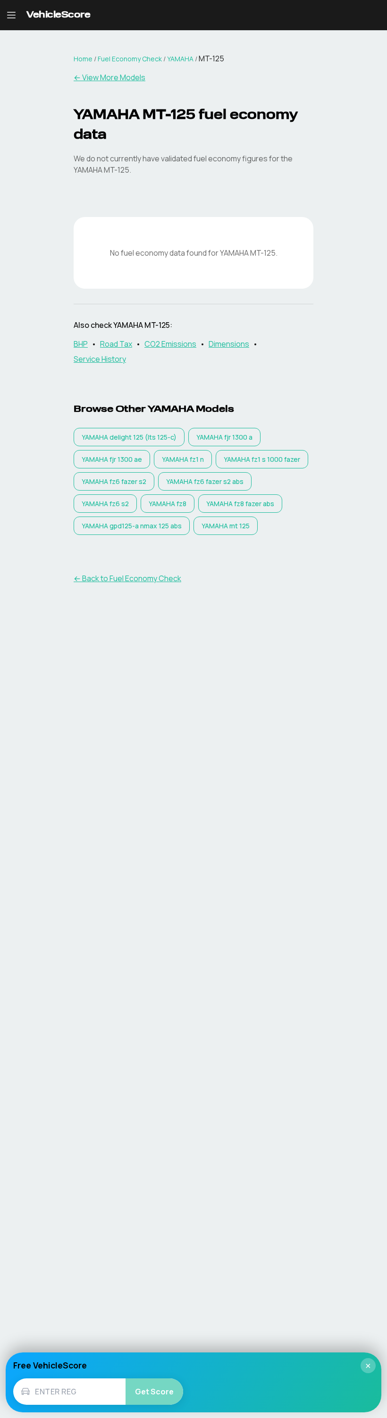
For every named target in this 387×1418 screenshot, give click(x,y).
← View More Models (109, 77)
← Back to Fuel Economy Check (127, 578)
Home (83, 58)
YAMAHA (180, 58)
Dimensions (229, 344)
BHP (81, 344)
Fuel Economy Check (130, 58)
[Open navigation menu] (11, 15)
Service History (100, 359)
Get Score (154, 1391)
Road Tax (116, 344)
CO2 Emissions (170, 344)
